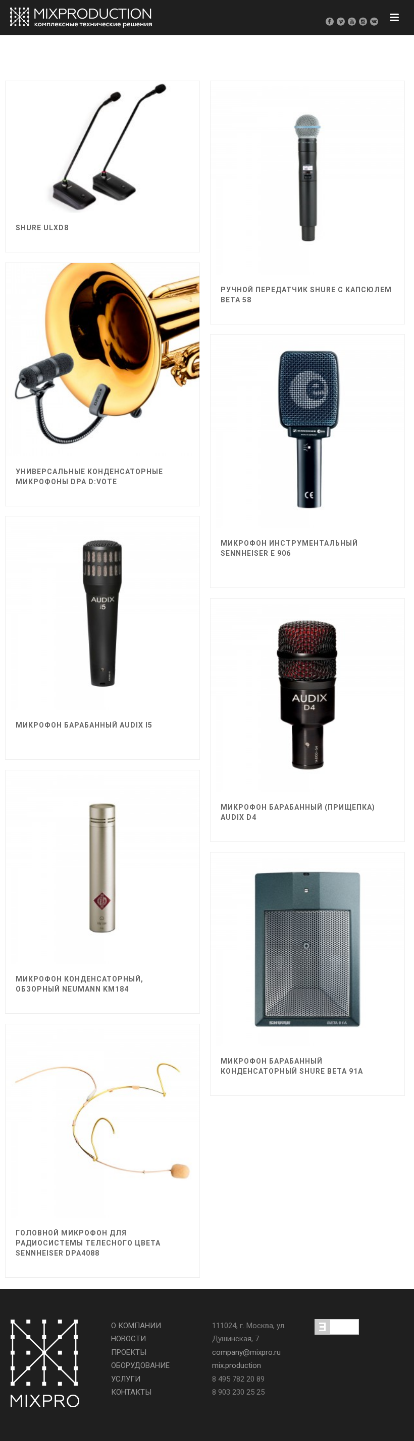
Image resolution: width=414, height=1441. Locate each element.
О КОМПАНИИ (136, 1325)
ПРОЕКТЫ (128, 1352)
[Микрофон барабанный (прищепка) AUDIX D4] (337, 687)
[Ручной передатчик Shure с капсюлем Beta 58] (337, 170)
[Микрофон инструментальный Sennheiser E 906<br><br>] (337, 423)
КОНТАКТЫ (131, 1392)
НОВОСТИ (128, 1338)
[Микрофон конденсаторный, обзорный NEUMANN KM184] (132, 859)
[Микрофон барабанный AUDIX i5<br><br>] (132, 605)
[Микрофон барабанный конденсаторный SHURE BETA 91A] (337, 941)
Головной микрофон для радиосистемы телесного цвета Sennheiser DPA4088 (88, 1243)
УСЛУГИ (125, 1379)
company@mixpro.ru (246, 1352)
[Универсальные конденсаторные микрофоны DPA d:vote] (132, 352)
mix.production (236, 1365)
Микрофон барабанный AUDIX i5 (84, 725)
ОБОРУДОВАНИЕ (140, 1365)
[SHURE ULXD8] (132, 139)
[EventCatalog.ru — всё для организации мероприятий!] (337, 1326)
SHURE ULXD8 (42, 228)
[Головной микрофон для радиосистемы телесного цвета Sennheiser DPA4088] (132, 1113)
